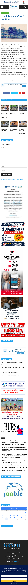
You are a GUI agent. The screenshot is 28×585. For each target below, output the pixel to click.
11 (6, 515)
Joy (2, 372)
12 (10, 515)
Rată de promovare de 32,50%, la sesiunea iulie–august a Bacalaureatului (22, 130)
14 (17, 515)
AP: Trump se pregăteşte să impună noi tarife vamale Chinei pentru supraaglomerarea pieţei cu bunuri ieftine (14, 449)
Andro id (3, 375)
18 (6, 517)
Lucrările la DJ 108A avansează (11, 372)
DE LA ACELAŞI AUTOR (7, 102)
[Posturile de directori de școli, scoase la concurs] (14, 124)
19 (10, 517)
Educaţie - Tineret (4, 13)
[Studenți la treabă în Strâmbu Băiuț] (14, 108)
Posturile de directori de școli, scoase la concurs (14, 129)
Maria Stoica (5, 22)
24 (2, 519)
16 (25, 515)
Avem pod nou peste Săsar (12, 375)
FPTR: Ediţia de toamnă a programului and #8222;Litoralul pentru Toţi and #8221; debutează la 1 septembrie (13, 462)
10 (2, 515)
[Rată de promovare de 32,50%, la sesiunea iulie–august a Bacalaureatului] (23, 124)
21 (17, 517)
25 (6, 519)
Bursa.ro (3, 438)
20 (14, 517)
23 (25, 517)
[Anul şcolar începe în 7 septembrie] (23, 108)
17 (2, 517)
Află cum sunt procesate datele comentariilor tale (12, 179)
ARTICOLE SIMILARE (7, 100)
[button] (25, 7)
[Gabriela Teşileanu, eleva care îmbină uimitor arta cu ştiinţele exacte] (5, 124)
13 (14, 515)
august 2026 (14, 508)
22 (21, 517)
